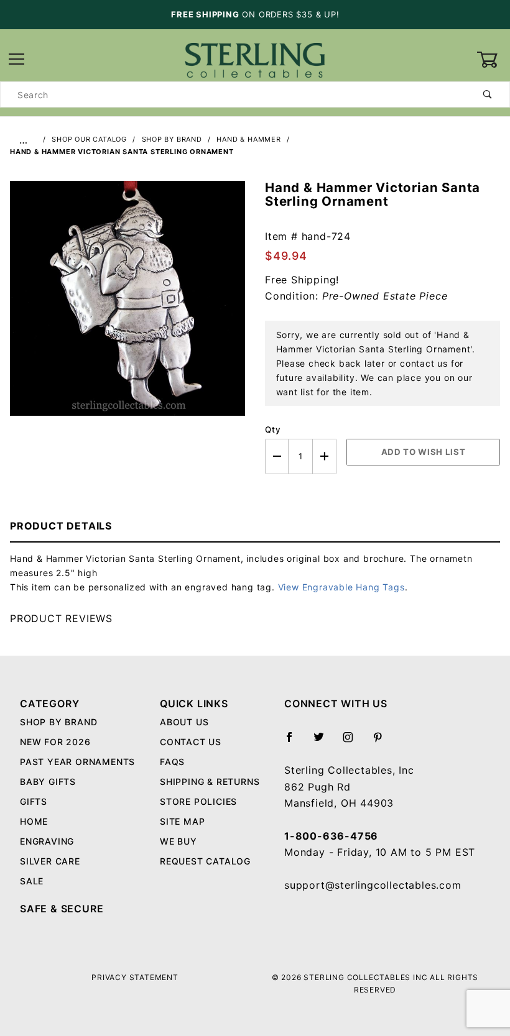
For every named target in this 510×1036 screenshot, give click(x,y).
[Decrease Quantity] (277, 456)
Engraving (47, 841)
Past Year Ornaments (77, 761)
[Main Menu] (17, 60)
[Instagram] (353, 742)
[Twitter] (324, 742)
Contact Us (190, 741)
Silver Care (50, 861)
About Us (184, 722)
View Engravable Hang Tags (341, 587)
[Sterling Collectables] (255, 58)
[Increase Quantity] (324, 456)
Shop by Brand (58, 722)
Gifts (33, 801)
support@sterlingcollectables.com (372, 885)
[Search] (487, 94)
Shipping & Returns (209, 781)
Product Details (61, 526)
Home (34, 821)
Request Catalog (205, 861)
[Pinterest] (383, 742)
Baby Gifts (48, 781)
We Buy (178, 841)
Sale (32, 881)
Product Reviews (61, 618)
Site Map (182, 821)
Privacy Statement (134, 977)
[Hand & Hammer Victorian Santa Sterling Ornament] (127, 305)
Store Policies (198, 801)
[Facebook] (294, 742)
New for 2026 (55, 741)
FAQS (172, 761)
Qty (272, 429)
